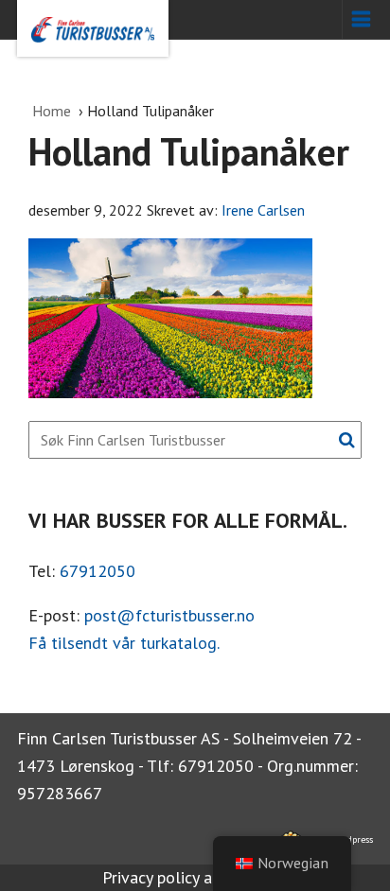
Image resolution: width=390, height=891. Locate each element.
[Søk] (347, 439)
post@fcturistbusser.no (169, 615)
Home (53, 110)
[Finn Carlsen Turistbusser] (93, 28)
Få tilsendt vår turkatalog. (124, 643)
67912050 (97, 571)
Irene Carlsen (263, 210)
